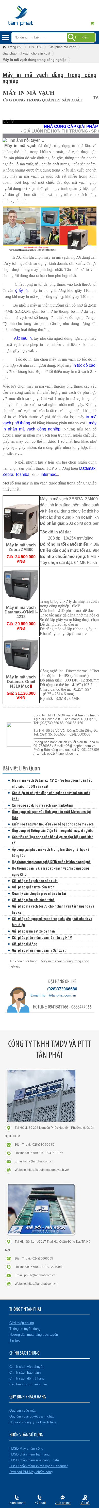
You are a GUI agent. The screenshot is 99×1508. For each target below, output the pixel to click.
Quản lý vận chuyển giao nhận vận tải (39, 893)
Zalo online (63, 1503)
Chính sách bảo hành (25, 1372)
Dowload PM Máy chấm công (31, 1472)
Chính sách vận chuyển (26, 1367)
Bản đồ (85, 1503)
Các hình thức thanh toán (28, 1384)
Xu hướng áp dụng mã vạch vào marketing (42, 805)
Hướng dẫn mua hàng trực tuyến (33, 1334)
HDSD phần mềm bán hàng (29, 1454)
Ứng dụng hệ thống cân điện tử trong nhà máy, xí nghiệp (52, 831)
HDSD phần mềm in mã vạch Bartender (38, 1466)
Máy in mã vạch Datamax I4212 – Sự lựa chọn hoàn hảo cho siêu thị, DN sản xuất (52, 783)
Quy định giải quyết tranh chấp (31, 1416)
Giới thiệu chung (21, 1323)
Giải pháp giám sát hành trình (33, 900)
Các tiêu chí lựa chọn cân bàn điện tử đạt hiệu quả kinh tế (52, 840)
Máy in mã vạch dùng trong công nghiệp (50, 78)
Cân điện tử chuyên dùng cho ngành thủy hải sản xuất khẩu (51, 796)
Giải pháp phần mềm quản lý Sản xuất (39, 950)
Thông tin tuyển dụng (24, 1329)
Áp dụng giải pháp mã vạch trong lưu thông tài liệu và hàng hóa (50, 852)
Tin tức (14, 1340)
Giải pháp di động (24, 944)
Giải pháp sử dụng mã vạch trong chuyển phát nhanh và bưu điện (52, 922)
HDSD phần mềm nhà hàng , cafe (34, 1460)
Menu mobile (5, 37)
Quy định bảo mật (22, 1410)
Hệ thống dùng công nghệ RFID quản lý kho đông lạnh (51, 862)
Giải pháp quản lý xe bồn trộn (33, 887)
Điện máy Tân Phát (29, 18)
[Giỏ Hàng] (94, 23)
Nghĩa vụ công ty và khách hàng (33, 1422)
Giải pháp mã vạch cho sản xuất (35, 881)
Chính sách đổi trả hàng (26, 1378)
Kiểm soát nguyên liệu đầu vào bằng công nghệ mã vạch (53, 824)
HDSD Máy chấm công (26, 1448)
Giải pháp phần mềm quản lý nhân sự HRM (42, 938)
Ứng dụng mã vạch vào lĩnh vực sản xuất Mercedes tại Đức (51, 815)
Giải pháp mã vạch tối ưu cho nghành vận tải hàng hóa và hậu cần (53, 909)
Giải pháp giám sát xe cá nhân (33, 931)
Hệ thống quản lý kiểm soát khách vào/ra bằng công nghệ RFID (50, 871)
